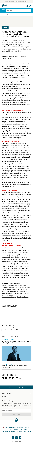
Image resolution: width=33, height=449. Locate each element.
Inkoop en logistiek (7, 14)
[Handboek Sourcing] (7, 315)
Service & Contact (21, 431)
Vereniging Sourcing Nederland (10, 56)
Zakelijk (4, 397)
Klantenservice (6, 393)
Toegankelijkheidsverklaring (9, 431)
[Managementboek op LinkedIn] (13, 437)
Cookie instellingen (23, 429)
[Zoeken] (30, 10)
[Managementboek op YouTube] (16, 437)
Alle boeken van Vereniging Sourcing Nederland (15, 297)
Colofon (5, 429)
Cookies (16, 429)
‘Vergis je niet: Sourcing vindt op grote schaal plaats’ (16, 342)
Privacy (10, 429)
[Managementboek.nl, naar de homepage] (6, 6)
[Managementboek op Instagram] (20, 437)
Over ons (29, 431)
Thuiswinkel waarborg (10, 427)
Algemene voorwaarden (23, 427)
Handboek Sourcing (8, 327)
